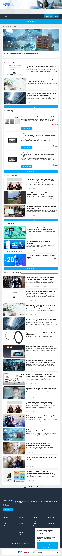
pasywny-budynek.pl (51, 523)
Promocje (20, 525)
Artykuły (20, 530)
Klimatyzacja (8, 11)
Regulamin (6, 525)
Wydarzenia (21, 532)
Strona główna (5, 26)
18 (37, 486)
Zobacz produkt (26, 128)
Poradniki (20, 534)
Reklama (5, 530)
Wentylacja (23, 11)
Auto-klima (54, 11)
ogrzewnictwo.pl (50, 521)
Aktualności (21, 523)
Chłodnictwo (39, 11)
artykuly (10, 26)
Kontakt (5, 523)
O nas (5, 521)
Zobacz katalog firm (31, 21)
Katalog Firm (21, 521)
